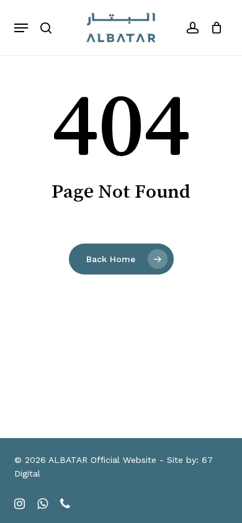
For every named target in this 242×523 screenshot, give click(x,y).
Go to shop (192, 266)
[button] (21, 28)
